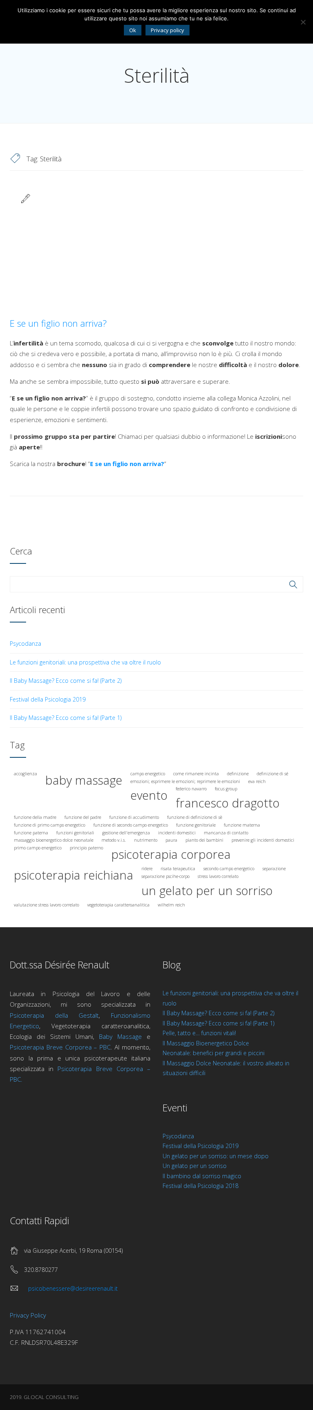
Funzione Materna (242, 825)
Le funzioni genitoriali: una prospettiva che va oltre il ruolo (85, 662)
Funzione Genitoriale (196, 825)
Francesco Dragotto (228, 803)
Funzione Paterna (31, 833)
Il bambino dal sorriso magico (202, 1176)
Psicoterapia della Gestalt (54, 1015)
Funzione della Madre (35, 817)
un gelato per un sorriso (207, 890)
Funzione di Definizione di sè (194, 817)
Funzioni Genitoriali (75, 833)
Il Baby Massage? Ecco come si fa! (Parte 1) (65, 717)
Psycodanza (25, 643)
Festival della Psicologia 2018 (200, 1186)
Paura (171, 840)
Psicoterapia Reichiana (73, 875)
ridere (146, 868)
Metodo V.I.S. (113, 840)
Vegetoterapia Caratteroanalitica (118, 905)
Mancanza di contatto (226, 833)
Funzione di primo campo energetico (49, 825)
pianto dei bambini (204, 840)
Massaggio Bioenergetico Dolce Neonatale (53, 840)
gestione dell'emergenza (126, 833)
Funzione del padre (82, 817)
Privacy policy (167, 30)
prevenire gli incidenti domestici (262, 840)
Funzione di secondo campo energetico (130, 825)
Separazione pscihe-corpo (165, 876)
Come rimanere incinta (196, 773)
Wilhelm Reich (171, 905)
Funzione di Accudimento (134, 817)
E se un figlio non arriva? (58, 323)
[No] (303, 22)
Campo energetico (147, 773)
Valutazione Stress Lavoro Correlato (46, 905)
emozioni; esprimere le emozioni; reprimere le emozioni (185, 781)
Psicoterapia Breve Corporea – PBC (60, 1047)
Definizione (238, 773)
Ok (132, 30)
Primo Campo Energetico (38, 848)
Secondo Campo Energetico (228, 868)
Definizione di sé (272, 773)
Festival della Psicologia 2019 (48, 699)
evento (149, 795)
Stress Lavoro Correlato (218, 876)
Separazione (274, 868)
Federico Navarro (191, 789)
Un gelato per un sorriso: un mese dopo (216, 1156)
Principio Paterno (86, 848)
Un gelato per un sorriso (195, 1166)
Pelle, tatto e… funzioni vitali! (199, 1033)
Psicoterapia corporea (171, 854)
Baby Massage (120, 1036)
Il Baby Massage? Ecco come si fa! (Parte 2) (65, 680)
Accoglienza (25, 773)
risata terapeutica (178, 868)
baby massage (83, 780)
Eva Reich (257, 781)
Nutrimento (145, 840)
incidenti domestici (177, 833)
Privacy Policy (28, 1315)
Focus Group (226, 789)
